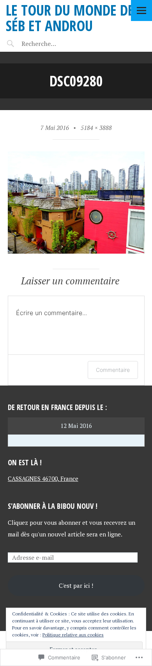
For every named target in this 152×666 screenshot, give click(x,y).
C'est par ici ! (76, 585)
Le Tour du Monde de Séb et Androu (70, 17)
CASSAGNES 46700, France (43, 478)
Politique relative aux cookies (73, 635)
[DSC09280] (76, 251)
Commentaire (113, 369)
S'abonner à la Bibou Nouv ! (52, 506)
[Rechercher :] (53, 43)
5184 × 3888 (96, 127)
